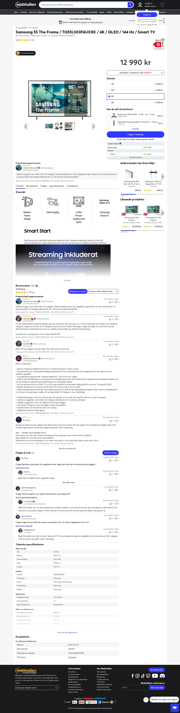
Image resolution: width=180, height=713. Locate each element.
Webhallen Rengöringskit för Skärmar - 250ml (137, 122)
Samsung (72, 657)
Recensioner (32, 186)
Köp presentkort (103, 687)
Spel (16, 12)
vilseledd (26, 318)
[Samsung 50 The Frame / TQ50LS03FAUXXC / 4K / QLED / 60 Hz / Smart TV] (153, 210)
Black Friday (73, 692)
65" (137, 102)
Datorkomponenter (55, 12)
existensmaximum (30, 358)
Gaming (24, 12)
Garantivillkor (73, 677)
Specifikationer (57, 186)
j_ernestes (28, 501)
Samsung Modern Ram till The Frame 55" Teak (131, 184)
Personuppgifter (74, 684)
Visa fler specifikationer (67, 632)
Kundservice (133, 21)
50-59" (35, 28)
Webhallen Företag (104, 684)
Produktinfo (72, 186)
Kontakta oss (157, 670)
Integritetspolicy (74, 687)
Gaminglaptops (97, 22)
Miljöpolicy (101, 677)
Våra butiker (101, 672)
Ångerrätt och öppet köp (77, 679)
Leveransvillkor (74, 674)
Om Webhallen (102, 674)
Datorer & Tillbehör (37, 12)
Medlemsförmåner (104, 690)
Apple (102, 12)
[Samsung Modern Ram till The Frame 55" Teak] (131, 173)
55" (112, 96)
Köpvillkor (72, 672)
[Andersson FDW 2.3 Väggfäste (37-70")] (153, 173)
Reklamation (73, 682)
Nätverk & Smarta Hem (75, 12)
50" (137, 90)
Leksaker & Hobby (133, 12)
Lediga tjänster (103, 679)
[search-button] (130, 4)
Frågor (43, 186)
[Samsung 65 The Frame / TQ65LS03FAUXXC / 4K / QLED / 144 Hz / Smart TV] (131, 210)
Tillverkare (101, 682)
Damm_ (27, 472)
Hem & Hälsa (119, 12)
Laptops (84, 22)
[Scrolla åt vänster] (25, 126)
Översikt (20, 186)
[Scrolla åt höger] (93, 126)
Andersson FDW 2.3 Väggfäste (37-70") (153, 182)
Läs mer (67, 280)
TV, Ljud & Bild (91, 12)
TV (29, 28)
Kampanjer (161, 12)
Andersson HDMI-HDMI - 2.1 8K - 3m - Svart (136, 114)
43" (137, 84)
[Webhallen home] (25, 4)
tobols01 (26, 344)
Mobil (109, 12)
